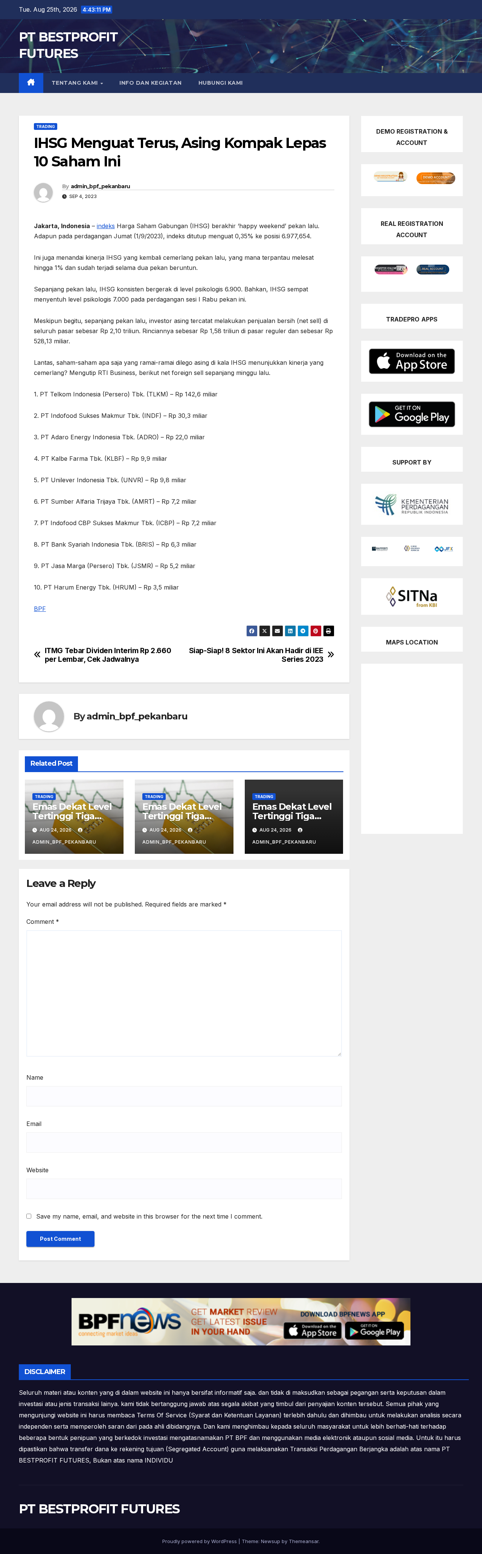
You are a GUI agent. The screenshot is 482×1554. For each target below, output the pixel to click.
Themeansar (304, 1541)
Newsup (270, 1541)
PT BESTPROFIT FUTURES (99, 1509)
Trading (45, 126)
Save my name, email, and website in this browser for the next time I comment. (149, 1216)
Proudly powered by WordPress (200, 1541)
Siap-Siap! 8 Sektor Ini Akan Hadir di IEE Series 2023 (256, 655)
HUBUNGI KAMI (220, 82)
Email (33, 1123)
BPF (40, 608)
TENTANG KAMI (76, 82)
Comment (42, 921)
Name (34, 1077)
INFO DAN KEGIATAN (150, 82)
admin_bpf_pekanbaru (100, 186)
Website (37, 1170)
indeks (106, 226)
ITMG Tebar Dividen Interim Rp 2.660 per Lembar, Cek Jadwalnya (108, 655)
